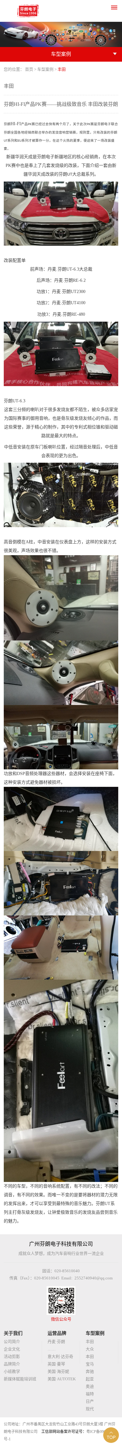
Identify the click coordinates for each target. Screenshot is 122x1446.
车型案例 (45, 69)
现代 (90, 1408)
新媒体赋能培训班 (20, 1379)
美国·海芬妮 (58, 1371)
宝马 (90, 1364)
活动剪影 (12, 1356)
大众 (90, 1349)
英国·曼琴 (56, 1364)
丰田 (90, 1341)
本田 (90, 1356)
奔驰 (90, 1371)
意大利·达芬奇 (60, 1356)
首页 (29, 69)
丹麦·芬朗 (56, 1341)
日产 (90, 1401)
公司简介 (12, 1341)
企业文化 (12, 1349)
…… (52, 1349)
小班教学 (12, 1371)
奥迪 (90, 1386)
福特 (90, 1394)
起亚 (90, 1379)
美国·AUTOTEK (62, 1379)
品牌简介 (12, 1364)
